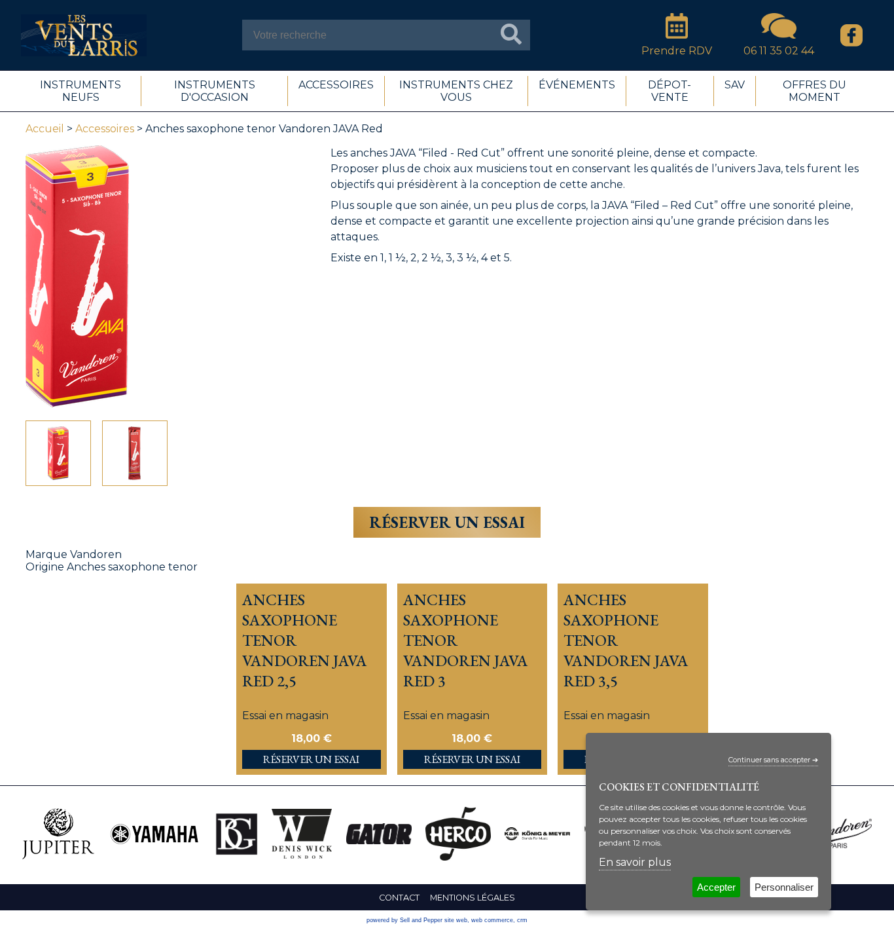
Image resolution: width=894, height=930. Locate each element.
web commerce (492, 920)
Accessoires (104, 128)
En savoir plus (635, 862)
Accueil (45, 128)
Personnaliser (784, 887)
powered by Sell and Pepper (404, 920)
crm (522, 920)
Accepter (716, 887)
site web (455, 920)
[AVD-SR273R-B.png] (58, 453)
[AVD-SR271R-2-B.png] (135, 453)
